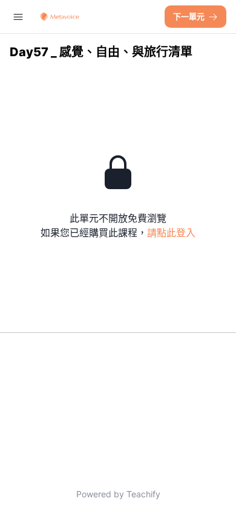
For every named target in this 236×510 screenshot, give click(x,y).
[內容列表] (18, 16)
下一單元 (189, 16)
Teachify (143, 494)
